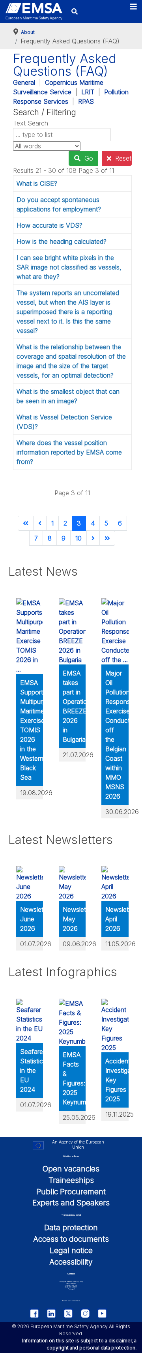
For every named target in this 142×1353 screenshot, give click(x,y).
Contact (71, 1274)
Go (88, 158)
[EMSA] (34, 11)
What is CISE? (37, 183)
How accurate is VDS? (49, 225)
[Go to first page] (26, 523)
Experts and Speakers (71, 1202)
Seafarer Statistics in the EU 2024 (33, 1070)
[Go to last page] (107, 538)
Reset (123, 158)
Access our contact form (71, 1301)
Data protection (71, 1227)
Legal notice (71, 1250)
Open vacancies (71, 1168)
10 (78, 538)
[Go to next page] (93, 538)
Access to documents (71, 1239)
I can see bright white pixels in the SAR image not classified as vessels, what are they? (69, 267)
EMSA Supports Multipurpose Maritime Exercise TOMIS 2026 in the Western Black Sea (38, 730)
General (24, 82)
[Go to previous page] (40, 523)
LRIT (87, 92)
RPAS (86, 101)
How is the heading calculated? (61, 241)
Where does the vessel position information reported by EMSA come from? (69, 452)
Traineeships (71, 1180)
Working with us (71, 1156)
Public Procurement (71, 1191)
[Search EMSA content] (74, 11)
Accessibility (71, 1262)
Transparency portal (71, 1215)
